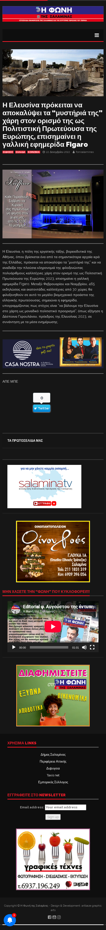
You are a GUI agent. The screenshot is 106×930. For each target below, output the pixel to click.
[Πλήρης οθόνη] (92, 647)
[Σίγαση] (84, 647)
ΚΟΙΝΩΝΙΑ (34, 152)
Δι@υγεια (53, 768)
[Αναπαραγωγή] (13, 647)
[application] (53, 626)
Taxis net (53, 775)
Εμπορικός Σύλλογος (53, 782)
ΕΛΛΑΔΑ (20, 152)
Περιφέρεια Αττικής (53, 761)
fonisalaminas (85, 152)
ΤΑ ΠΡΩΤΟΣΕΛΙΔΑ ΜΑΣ (25, 440)
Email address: (32, 807)
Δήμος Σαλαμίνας (53, 754)
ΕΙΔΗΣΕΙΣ (8, 152)
